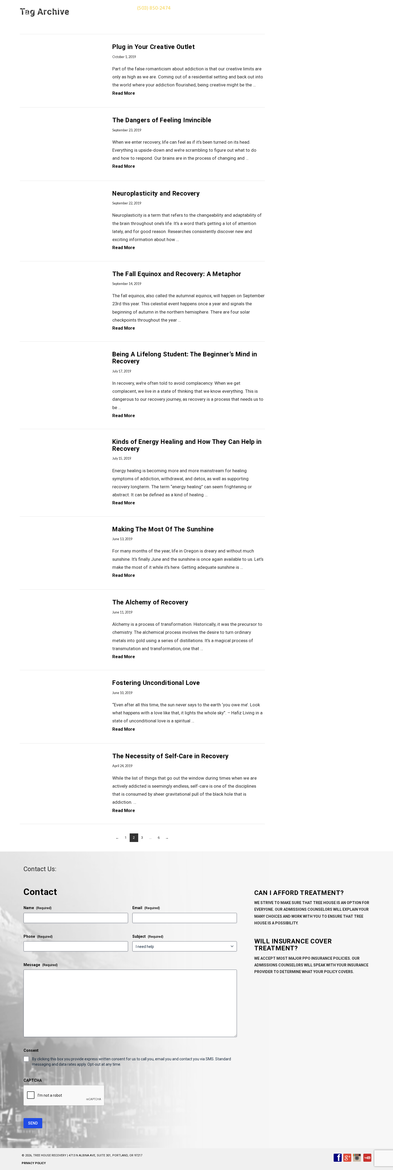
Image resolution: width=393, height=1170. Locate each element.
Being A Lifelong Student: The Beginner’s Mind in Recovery (184, 357)
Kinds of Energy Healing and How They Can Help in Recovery (186, 445)
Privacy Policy (34, 1163)
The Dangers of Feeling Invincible (162, 120)
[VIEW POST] (61, 71)
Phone (38, 936)
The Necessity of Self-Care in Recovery (170, 756)
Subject (147, 936)
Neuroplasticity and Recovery (156, 193)
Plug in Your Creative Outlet (154, 47)
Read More (123, 93)
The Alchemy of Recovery (150, 602)
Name (38, 908)
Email (146, 908)
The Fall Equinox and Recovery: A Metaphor (176, 274)
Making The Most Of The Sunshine (163, 529)
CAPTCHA (33, 1080)
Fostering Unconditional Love (156, 683)
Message (41, 965)
